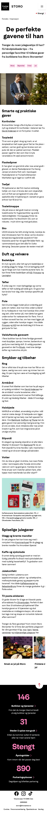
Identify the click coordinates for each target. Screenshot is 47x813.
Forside (5, 19)
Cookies (6, 809)
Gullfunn (25, 420)
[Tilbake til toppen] (39, 685)
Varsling (40, 809)
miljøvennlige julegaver (24, 632)
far (21, 629)
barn (29, 629)
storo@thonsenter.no (23, 806)
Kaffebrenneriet (27, 583)
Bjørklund (15, 420)
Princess (37, 272)
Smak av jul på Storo (15, 664)
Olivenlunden (23, 602)
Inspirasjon (14, 19)
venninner (6, 632)
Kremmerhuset (22, 542)
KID (30, 272)
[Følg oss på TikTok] (30, 793)
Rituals (22, 347)
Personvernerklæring (18, 809)
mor (25, 629)
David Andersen (9, 131)
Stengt (41, 13)
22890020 (23, 802)
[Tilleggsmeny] (42, 6)
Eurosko (25, 216)
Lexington (6, 275)
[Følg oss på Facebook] (16, 793)
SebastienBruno (9, 586)
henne (35, 629)
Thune (34, 420)
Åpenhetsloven (31, 809)
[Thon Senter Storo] (12, 6)
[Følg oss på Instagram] (23, 793)
